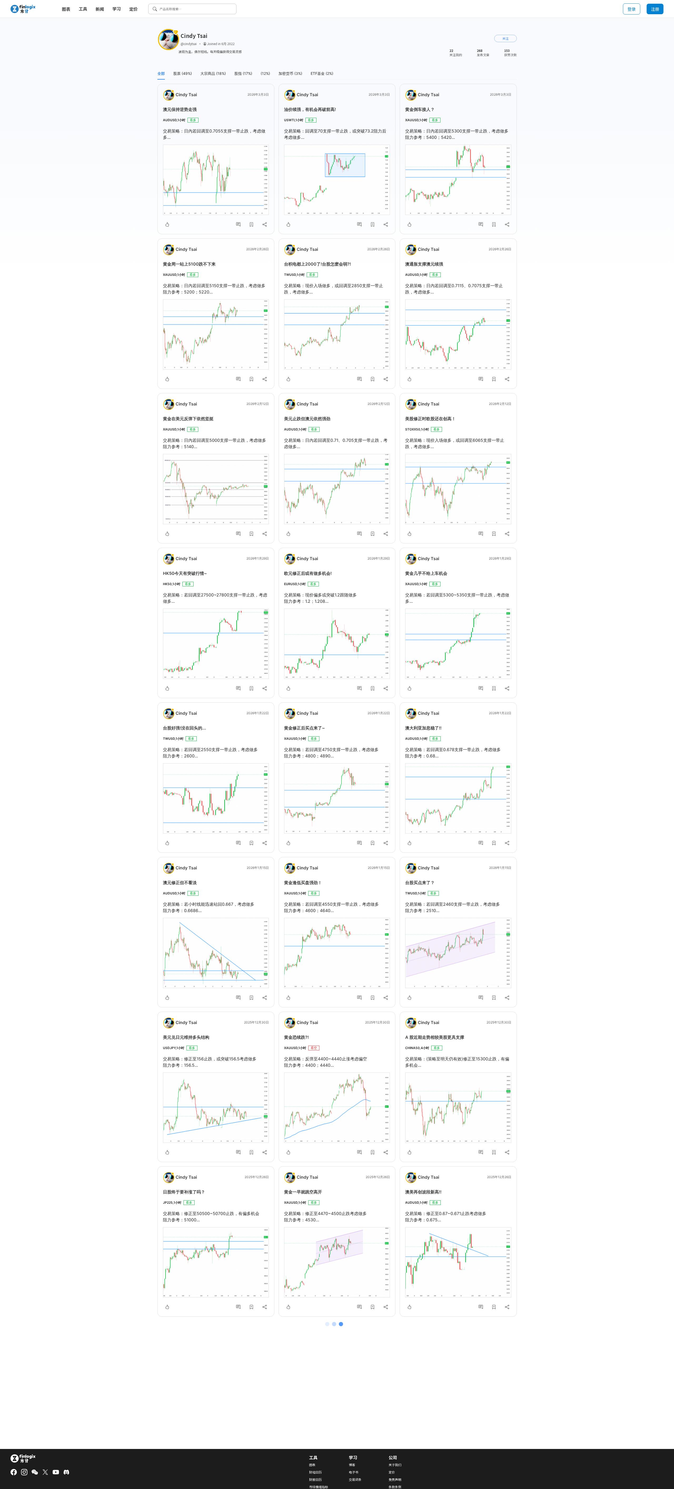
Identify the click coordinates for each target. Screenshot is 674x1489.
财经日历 (315, 1472)
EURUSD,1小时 (295, 584)
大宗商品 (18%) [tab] (213, 73)
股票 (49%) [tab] (182, 73)
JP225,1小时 (172, 1202)
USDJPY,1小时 (173, 1048)
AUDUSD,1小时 (174, 120)
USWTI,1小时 (293, 120)
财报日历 (315, 1479)
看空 (314, 1048)
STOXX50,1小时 (417, 429)
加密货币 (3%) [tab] (290, 73)
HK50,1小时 (171, 584)
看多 (193, 120)
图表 (66, 9)
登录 (631, 9)
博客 (352, 1465)
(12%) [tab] (265, 73)
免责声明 (395, 1479)
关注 (505, 38)
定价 (133, 9)
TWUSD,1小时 (294, 275)
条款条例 (395, 1487)
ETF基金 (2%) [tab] (322, 73)
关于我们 (395, 1465)
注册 (655, 9)
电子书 (353, 1472)
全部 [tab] (161, 73)
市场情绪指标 (318, 1487)
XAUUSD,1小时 (416, 120)
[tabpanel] (337, 708)
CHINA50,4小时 (417, 1048)
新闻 (100, 9)
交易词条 (355, 1479)
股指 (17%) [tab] (243, 73)
